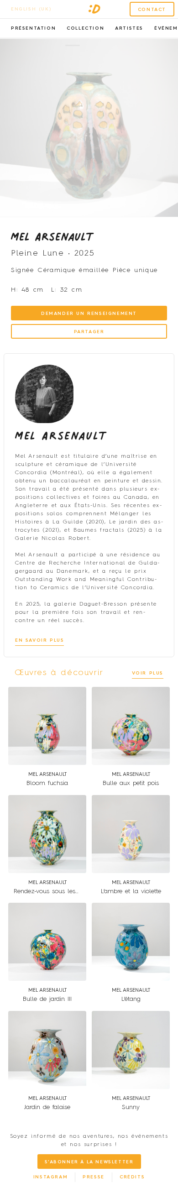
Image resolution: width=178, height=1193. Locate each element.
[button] (72, 45)
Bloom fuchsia (47, 783)
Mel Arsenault (52, 236)
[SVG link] (94, 9)
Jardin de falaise (47, 1107)
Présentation (33, 28)
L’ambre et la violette (131, 891)
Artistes (129, 28)
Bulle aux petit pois (131, 783)
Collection (85, 28)
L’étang (131, 999)
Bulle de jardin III (47, 999)
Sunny (131, 1107)
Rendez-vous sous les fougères (57, 891)
